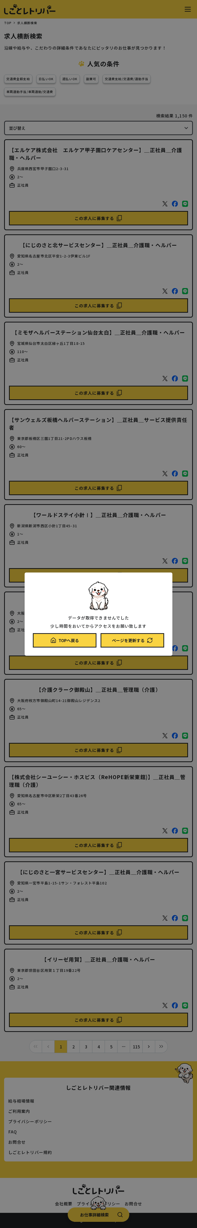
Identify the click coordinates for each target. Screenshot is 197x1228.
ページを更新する (128, 640)
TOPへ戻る (68, 640)
